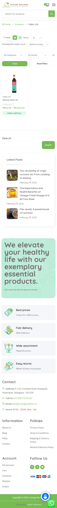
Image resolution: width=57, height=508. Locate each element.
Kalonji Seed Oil (10, 100)
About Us (6, 427)
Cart (4, 470)
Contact (6, 443)
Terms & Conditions (39, 433)
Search (6, 138)
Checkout (6, 475)
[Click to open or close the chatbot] (45, 496)
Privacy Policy (37, 427)
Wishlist (6, 481)
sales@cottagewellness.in (24, 403)
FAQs (5, 438)
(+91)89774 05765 (22, 398)
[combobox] (37, 37)
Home (8, 24)
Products (19, 24)
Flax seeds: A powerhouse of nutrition (34, 211)
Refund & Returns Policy (42, 447)
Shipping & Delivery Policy (39, 440)
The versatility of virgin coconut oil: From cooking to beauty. (35, 174)
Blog (4, 433)
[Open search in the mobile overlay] (28, 14)
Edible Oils (7, 97)
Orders (5, 486)
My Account (8, 465)
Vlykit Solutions (34, 504)
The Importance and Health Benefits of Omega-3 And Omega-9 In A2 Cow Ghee (34, 193)
